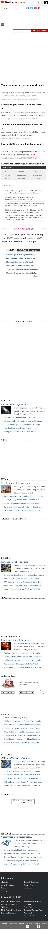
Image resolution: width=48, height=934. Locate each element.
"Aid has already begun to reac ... (15, 404)
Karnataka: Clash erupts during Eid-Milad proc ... (23, 510)
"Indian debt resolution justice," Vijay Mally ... (21, 778)
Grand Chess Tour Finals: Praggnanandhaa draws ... (24, 575)
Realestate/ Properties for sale (35, 916)
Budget (32, 241)
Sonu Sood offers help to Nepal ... (16, 640)
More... (36, 276)
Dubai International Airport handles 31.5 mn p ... (23, 771)
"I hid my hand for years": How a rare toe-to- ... (22, 860)
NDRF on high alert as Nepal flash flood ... (21, 255)
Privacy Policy (29, 885)
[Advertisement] (24, 16)
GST (8, 235)
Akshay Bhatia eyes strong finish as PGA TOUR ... (23, 589)
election (28, 235)
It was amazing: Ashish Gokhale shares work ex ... (23, 667)
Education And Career (9, 904)
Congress (29, 238)
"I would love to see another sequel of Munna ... (22, 735)
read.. (34, 96)
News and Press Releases (10, 901)
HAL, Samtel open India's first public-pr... (21, 258)
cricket (25, 242)
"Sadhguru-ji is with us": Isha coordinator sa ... (22, 431)
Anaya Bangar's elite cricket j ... (15, 561)
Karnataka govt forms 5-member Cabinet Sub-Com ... (24, 496)
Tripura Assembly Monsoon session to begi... (23, 269)
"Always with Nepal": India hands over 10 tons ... (23, 421)
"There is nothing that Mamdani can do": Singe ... (23, 424)
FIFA (10, 241)
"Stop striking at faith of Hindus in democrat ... (22, 732)
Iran (4, 238)
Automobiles (28, 913)
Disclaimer (28, 888)
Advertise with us (7, 885)
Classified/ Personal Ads (33, 910)
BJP (35, 238)
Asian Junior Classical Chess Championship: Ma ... (23, 585)
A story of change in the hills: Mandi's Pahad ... (22, 864)
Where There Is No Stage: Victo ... (16, 836)
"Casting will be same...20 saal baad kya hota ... (22, 742)
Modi (4, 241)
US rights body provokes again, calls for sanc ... (22, 428)
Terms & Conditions (31, 882)
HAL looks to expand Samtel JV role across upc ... (23, 782)
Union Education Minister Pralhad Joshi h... (22, 266)
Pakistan (18, 241)
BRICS (10, 238)
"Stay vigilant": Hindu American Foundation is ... (22, 417)
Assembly (15, 234)
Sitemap (4, 891)
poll (23, 234)
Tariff (4, 235)
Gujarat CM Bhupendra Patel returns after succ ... (23, 503)
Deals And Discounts (8, 913)
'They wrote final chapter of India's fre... (21, 262)
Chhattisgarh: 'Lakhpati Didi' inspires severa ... (22, 850)
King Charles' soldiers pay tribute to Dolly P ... (22, 664)
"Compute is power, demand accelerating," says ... (23, 774)
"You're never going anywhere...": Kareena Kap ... (23, 728)
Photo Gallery (29, 907)
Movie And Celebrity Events (11, 910)
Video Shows (5, 907)
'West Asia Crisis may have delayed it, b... (21, 273)
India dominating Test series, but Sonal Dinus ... (22, 578)
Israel (23, 238)
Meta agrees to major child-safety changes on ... (22, 785)
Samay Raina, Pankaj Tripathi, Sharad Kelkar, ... (22, 739)
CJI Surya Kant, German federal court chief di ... (22, 500)
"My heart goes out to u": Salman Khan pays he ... (23, 660)
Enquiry (4, 888)
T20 (34, 234)
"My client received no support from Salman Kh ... (23, 656)
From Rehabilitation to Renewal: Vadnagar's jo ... (23, 853)
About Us (4, 882)
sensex (16, 238)
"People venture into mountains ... (16, 483)
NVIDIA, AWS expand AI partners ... (17, 758)
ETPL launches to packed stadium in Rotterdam (22, 582)
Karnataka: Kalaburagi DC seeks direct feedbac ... (23, 507)
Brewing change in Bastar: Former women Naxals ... (24, 857)
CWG (39, 238)
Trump (40, 234)
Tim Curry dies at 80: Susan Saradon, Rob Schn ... (23, 653)
